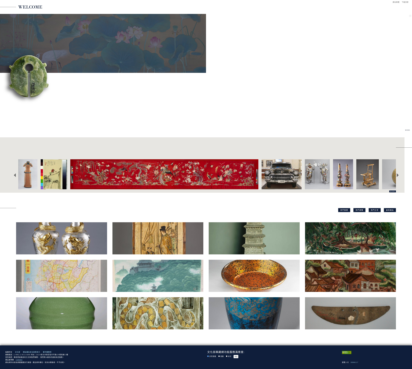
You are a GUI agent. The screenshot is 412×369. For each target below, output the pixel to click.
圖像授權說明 (374, 20)
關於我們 (356, 20)
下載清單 (405, 2)
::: (390, 2)
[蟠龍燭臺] (343, 174)
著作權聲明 (47, 352)
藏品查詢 (321, 20)
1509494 (19, 360)
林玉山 (382, 130)
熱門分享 (375, 210)
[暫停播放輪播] (410, 15)
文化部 (17, 352)
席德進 (371, 130)
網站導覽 (396, 2)
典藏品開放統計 (397, 20)
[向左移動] (14, 175)
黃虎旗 (388, 130)
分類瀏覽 (336, 20)
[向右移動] (397, 175)
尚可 (229, 356)
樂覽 (393, 130)
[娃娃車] (367, 174)
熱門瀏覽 (359, 210)
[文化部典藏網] (116, 127)
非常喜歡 (212, 356)
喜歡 (222, 356)
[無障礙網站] (346, 352)
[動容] (27, 174)
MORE (407, 130)
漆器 (376, 130)
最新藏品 (390, 210)
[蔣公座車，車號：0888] (282, 174)
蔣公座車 (399, 130)
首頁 (307, 20)
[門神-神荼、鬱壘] (317, 174)
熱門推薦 (344, 210)
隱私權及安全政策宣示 (31, 352)
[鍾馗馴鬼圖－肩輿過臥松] (54, 174)
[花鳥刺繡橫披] (164, 174)
